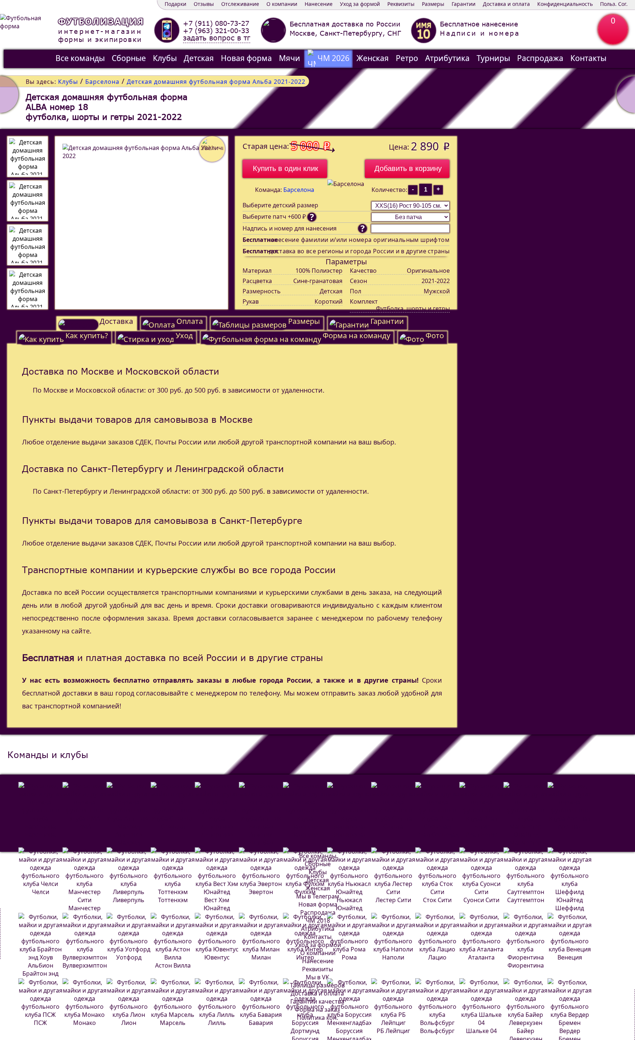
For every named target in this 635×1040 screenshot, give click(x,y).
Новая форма (246, 58)
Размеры (433, 3)
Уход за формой (360, 3)
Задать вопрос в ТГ (216, 38)
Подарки (175, 3)
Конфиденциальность (565, 3)
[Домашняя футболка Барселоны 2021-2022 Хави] (9, 94)
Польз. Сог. (614, 3)
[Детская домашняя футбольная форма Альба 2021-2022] (27, 156)
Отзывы (204, 3)
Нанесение (319, 3)
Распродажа (540, 58)
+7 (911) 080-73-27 (216, 23)
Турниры (493, 58)
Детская (199, 58)
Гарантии (464, 3)
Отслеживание (240, 3)
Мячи (289, 58)
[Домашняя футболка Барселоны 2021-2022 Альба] (626, 94)
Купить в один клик (285, 168)
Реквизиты (401, 3)
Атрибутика (447, 58)
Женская (372, 58)
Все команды (80, 58)
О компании (281, 3)
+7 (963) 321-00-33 (216, 30)
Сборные (129, 58)
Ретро (407, 58)
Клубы (165, 58)
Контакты (588, 58)
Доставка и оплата (506, 3)
